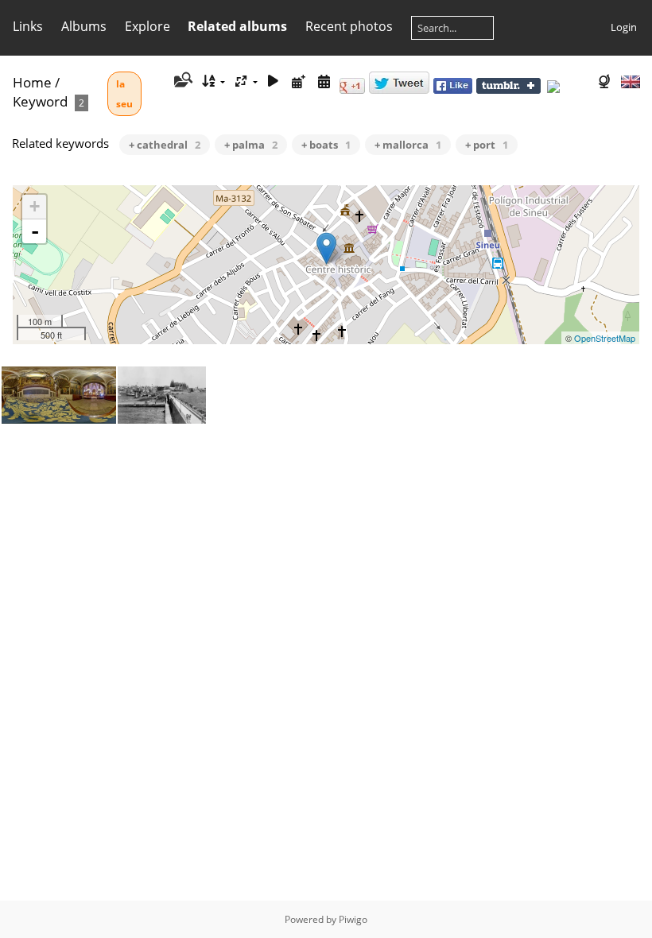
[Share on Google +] (352, 90)
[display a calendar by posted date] (299, 81)
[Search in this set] (181, 81)
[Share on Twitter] (399, 90)
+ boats (326, 145)
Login (624, 27)
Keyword (40, 101)
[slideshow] (273, 81)
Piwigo (353, 919)
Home (32, 82)
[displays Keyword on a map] (606, 81)
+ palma (250, 145)
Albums (84, 26)
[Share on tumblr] (508, 90)
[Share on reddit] (567, 90)
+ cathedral (164, 145)
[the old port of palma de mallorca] (326, 248)
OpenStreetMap (604, 337)
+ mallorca (408, 145)
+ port (486, 145)
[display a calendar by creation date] (323, 81)
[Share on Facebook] (452, 90)
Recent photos (349, 26)
